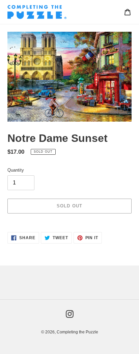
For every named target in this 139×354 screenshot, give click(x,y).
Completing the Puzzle (77, 332)
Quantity (15, 170)
